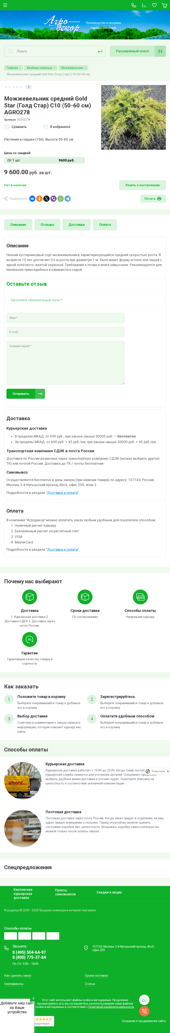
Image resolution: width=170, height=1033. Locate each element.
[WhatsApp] (60, 198)
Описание (18, 225)
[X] (46, 198)
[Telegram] (67, 198)
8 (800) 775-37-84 (29, 957)
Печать (149, 199)
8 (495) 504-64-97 (29, 952)
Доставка (77, 225)
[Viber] (53, 198)
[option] (133, 117)
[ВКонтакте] (32, 198)
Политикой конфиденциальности (111, 1007)
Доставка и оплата (62, 493)
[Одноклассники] (39, 198)
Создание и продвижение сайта (144, 1021)
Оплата (105, 225)
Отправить (21, 394)
